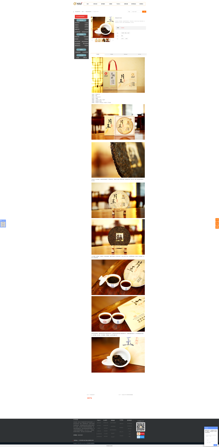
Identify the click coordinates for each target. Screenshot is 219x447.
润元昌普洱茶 (77, 11)
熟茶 (83, 11)
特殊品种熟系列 (88, 11)
